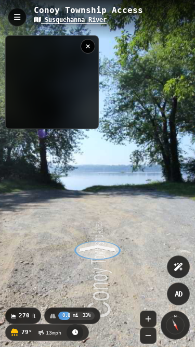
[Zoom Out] (148, 335)
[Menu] (17, 17)
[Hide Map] (88, 46)
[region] (52, 82)
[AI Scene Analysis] (178, 266)
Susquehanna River (74, 19)
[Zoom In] (148, 319)
